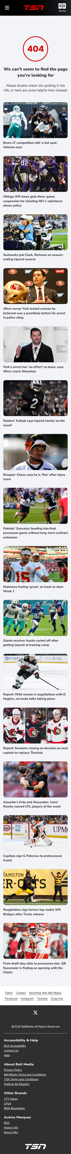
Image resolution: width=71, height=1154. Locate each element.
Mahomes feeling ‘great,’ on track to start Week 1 (33, 589)
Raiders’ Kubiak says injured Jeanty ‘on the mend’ (34, 423)
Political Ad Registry (17, 1084)
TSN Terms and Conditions (21, 1079)
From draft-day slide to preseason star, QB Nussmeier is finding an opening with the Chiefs (34, 968)
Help (7, 1055)
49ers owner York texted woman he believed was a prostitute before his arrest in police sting (34, 313)
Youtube (42, 998)
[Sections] (7, 8)
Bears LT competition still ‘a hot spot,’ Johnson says (30, 145)
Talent (9, 992)
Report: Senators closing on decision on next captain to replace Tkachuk (35, 750)
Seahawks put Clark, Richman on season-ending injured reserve (33, 257)
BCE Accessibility (15, 1045)
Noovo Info (11, 1127)
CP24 (7, 1103)
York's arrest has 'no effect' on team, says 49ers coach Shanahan (33, 369)
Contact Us (11, 1050)
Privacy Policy (13, 1069)
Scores (62, 10)
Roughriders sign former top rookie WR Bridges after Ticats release (32, 912)
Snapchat (57, 998)
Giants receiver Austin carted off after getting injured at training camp (30, 642)
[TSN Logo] (34, 7)
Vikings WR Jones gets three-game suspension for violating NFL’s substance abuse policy (33, 201)
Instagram (27, 998)
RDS (6, 1122)
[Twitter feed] (35, 1012)
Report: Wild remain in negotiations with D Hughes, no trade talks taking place (34, 696)
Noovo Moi (11, 1132)
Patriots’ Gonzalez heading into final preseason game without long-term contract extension (35, 533)
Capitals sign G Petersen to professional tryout (32, 858)
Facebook (11, 998)
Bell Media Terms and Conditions (25, 1074)
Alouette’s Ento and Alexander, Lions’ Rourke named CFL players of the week (32, 804)
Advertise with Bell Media (45, 992)
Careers (21, 992)
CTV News (11, 1098)
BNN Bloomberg (14, 1108)
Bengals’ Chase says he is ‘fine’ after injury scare (34, 477)
